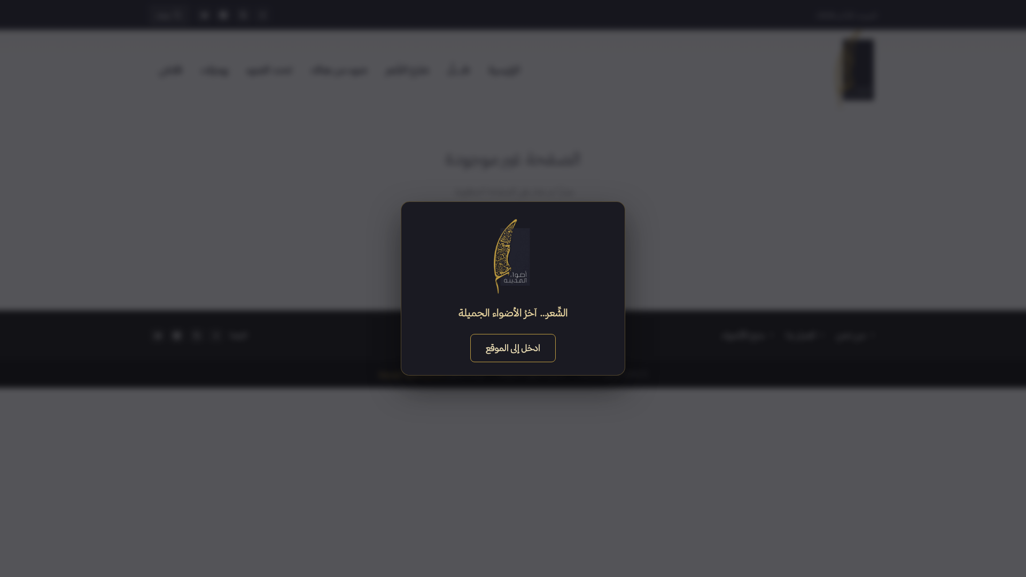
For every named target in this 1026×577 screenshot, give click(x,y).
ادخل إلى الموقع (513, 347)
